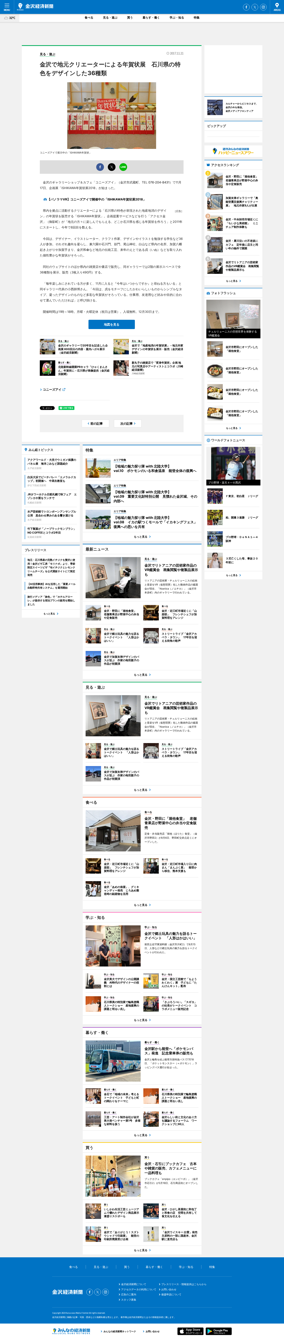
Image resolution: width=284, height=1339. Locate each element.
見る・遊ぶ (110, 17)
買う (130, 17)
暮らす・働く (151, 17)
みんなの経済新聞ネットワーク (71, 1331)
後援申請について (171, 1294)
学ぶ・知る (177, 17)
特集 (197, 17)
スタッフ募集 (128, 1299)
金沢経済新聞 (35, 7)
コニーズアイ (52, 389)
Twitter (255, 7)
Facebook (246, 7)
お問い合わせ (168, 1289)
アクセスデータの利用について (138, 1289)
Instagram (263, 7)
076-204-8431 (158, 182)
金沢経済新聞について (133, 1284)
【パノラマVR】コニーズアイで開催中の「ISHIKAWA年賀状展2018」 (96, 199)
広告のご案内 (128, 1294)
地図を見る (111, 324)
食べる (89, 17)
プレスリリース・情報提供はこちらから (184, 1284)
